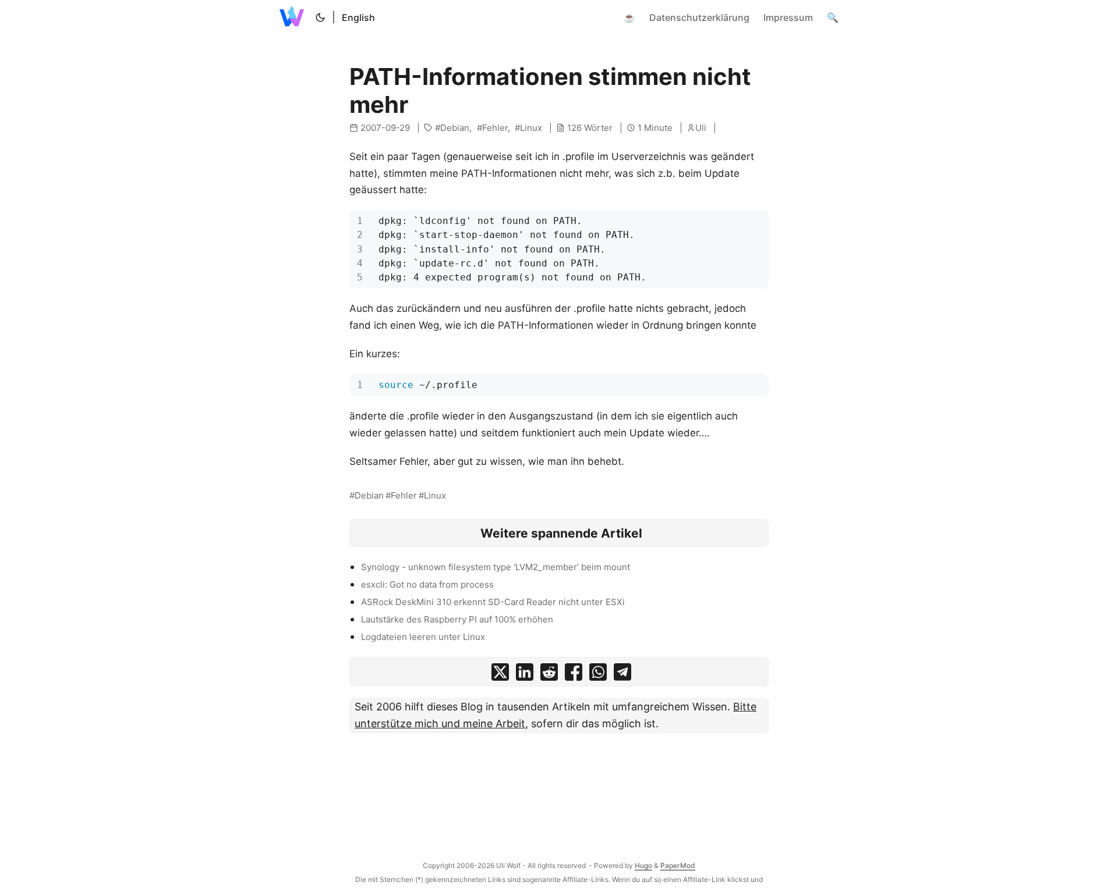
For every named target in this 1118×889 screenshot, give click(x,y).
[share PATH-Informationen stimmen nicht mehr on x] (500, 674)
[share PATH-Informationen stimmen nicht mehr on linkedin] (524, 674)
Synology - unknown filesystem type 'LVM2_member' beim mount (495, 566)
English (358, 17)
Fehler (495, 127)
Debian (454, 127)
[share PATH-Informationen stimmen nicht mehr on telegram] (622, 674)
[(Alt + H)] (294, 17)
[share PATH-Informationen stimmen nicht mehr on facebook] (573, 674)
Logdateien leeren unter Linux (423, 636)
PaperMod (677, 865)
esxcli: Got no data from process (427, 584)
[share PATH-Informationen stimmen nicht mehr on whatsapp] (598, 674)
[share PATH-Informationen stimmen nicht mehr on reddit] (549, 674)
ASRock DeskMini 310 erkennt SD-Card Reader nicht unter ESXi (493, 601)
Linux (531, 127)
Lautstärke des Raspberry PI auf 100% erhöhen (457, 619)
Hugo (643, 865)
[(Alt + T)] (320, 17)
